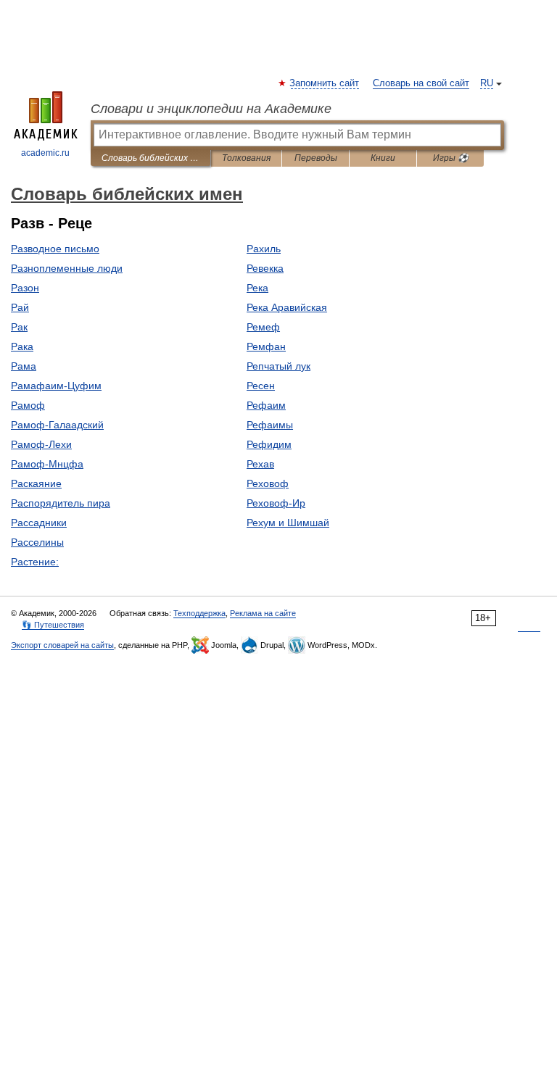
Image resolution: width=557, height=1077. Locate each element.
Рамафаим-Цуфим (56, 385)
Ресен (261, 385)
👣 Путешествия (53, 624)
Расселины (37, 542)
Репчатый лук (278, 366)
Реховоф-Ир (276, 503)
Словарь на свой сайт (421, 83)
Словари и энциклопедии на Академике (211, 108)
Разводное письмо (55, 248)
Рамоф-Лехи (41, 444)
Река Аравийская (287, 307)
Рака (22, 346)
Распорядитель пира (60, 503)
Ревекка (265, 268)
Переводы (315, 158)
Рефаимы (270, 425)
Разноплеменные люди (67, 268)
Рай (20, 307)
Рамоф (28, 405)
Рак (19, 327)
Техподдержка (199, 613)
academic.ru (45, 153)
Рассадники (39, 522)
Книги (383, 158)
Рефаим (266, 405)
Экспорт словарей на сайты (62, 645)
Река (257, 288)
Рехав (260, 464)
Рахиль (264, 248)
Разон (25, 288)
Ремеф (263, 327)
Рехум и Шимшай (288, 522)
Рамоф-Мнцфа (47, 464)
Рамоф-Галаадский (57, 425)
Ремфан (266, 346)
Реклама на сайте (263, 613)
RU (486, 83)
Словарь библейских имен (150, 158)
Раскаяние (36, 483)
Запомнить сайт (325, 83)
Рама (23, 366)
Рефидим (269, 444)
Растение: (35, 561)
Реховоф (268, 483)
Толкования (246, 158)
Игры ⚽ (451, 158)
